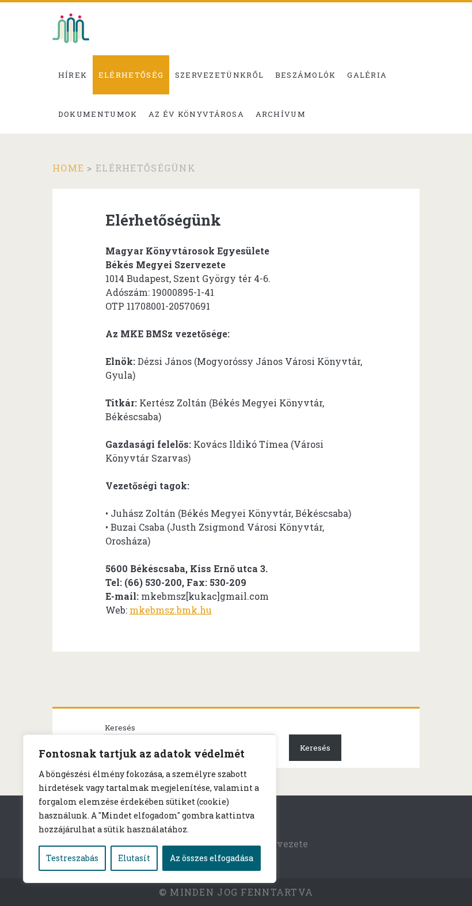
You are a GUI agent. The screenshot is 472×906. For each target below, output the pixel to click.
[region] (149, 808)
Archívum (281, 114)
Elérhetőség (130, 75)
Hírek (72, 75)
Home (68, 168)
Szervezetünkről (219, 75)
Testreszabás (72, 857)
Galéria (367, 75)
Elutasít (134, 857)
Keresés (120, 727)
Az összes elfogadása (211, 857)
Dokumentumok (98, 114)
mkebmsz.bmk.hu (171, 610)
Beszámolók (305, 75)
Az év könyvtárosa (196, 114)
